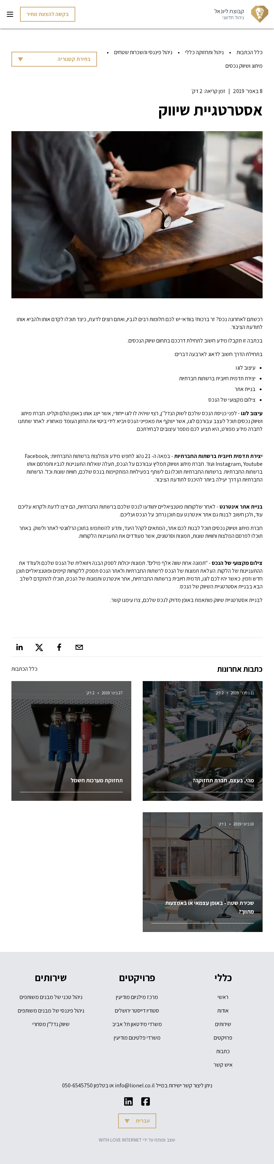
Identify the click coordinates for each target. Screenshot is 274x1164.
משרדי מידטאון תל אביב (137, 1024)
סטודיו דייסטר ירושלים (137, 1010)
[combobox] (54, 59)
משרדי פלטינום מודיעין (137, 1037)
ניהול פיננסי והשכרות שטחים (143, 52)
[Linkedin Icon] (128, 1101)
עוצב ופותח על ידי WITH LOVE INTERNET (137, 1140)
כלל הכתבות (250, 52)
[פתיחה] (10, 14)
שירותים (223, 1024)
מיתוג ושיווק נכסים (244, 65)
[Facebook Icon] (145, 1101)
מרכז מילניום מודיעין (137, 997)
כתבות (223, 1051)
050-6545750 (77, 1085)
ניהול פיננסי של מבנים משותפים (51, 1010)
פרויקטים (223, 1037)
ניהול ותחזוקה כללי (204, 52)
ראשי (223, 997)
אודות (223, 1010)
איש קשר (223, 1064)
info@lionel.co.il (135, 1085)
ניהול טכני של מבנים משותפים (51, 997)
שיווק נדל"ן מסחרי (51, 1024)
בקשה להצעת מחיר (47, 14)
